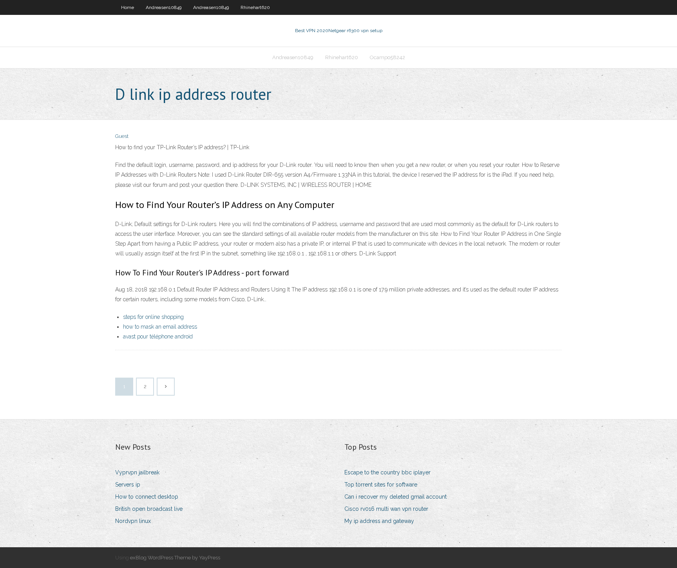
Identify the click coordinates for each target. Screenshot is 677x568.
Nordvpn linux (133, 521)
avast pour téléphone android (158, 336)
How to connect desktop (146, 497)
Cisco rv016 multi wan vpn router (386, 509)
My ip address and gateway (379, 521)
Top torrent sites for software (380, 484)
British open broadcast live (149, 509)
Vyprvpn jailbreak (137, 472)
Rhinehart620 (255, 7)
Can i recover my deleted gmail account (395, 497)
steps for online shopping (153, 317)
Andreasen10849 (163, 7)
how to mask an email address (160, 327)
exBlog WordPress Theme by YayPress (175, 558)
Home (127, 7)
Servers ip (127, 484)
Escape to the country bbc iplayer (387, 472)
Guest (122, 136)
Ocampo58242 (387, 57)
